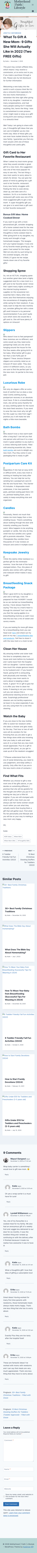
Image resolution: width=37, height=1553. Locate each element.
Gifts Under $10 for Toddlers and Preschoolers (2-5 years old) (18, 1123)
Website (7, 1489)
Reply (7, 1174)
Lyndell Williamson (19, 1213)
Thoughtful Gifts (23, 841)
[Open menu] (33, 4)
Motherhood (16, 33)
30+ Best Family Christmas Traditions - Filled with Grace (17, 1395)
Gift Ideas (8, 836)
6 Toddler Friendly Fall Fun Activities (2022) (9, 855)
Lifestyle (6, 33)
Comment (9, 1440)
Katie (7, 61)
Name (7, 1469)
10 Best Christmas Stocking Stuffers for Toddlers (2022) (27, 858)
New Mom (18, 836)
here (14, 633)
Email (7, 1479)
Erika (12, 1289)
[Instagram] (33, 11)
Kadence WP (28, 1547)
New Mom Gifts (9, 841)
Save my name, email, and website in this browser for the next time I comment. (19, 1496)
